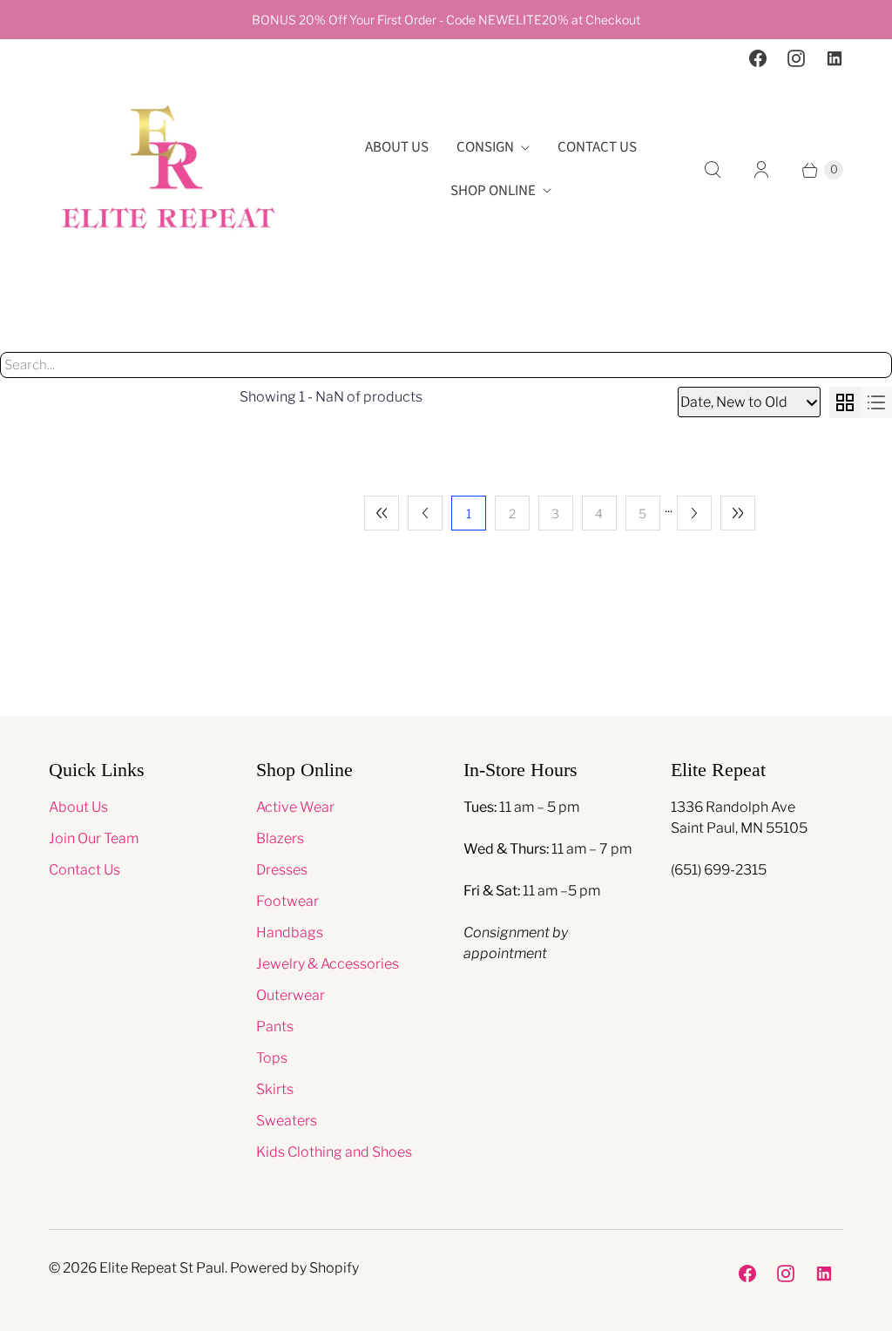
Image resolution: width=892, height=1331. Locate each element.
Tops (271, 1058)
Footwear (287, 901)
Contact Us (597, 147)
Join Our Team (94, 838)
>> (737, 513)
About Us (397, 147)
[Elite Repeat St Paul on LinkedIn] (834, 58)
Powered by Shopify (294, 1268)
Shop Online (493, 190)
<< (381, 513)
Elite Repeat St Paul (162, 1268)
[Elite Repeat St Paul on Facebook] (758, 58)
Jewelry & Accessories (327, 964)
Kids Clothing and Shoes (334, 1152)
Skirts (275, 1089)
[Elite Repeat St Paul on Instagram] (796, 58)
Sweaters (286, 1120)
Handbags (289, 932)
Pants (275, 1026)
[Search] (712, 170)
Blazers (280, 838)
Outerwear (290, 995)
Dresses (281, 869)
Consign (485, 147)
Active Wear (295, 807)
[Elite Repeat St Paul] (168, 169)
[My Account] (761, 170)
